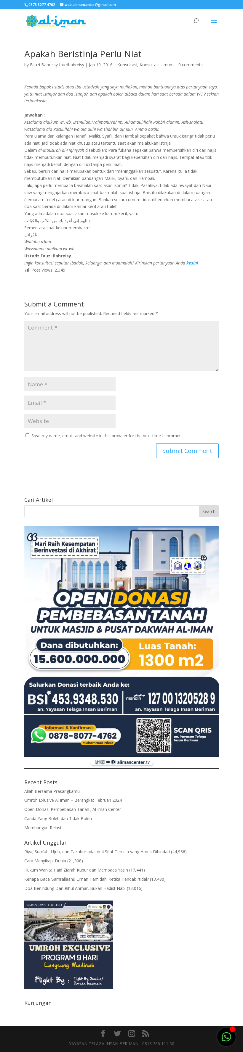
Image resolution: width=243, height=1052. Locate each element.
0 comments (190, 64)
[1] (226, 1036)
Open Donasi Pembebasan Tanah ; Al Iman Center (72, 809)
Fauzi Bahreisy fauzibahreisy (57, 64)
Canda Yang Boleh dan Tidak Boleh (58, 818)
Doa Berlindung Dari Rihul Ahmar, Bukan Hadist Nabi (75, 888)
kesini (192, 263)
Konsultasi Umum (157, 64)
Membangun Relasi (42, 827)
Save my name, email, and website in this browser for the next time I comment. (107, 435)
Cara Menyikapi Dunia (45, 861)
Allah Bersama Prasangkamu (52, 791)
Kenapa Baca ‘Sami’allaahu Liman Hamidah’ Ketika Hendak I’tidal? (86, 879)
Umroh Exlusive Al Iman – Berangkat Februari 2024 (73, 800)
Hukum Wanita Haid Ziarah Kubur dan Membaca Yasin (76, 870)
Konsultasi (127, 64)
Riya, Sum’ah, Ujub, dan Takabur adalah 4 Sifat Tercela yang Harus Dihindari (97, 851)
